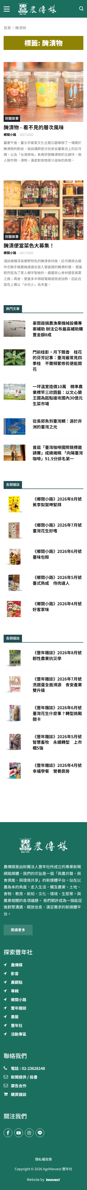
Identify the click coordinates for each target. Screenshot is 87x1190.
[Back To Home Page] (43, 845)
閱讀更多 (18, 930)
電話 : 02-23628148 (28, 1068)
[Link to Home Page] (43, 9)
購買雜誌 (18, 1094)
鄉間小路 (10, 134)
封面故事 (12, 118)
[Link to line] (40, 1132)
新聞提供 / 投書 (24, 1077)
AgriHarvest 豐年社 (57, 1169)
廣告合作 (18, 1086)
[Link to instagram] (29, 1132)
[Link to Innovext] (53, 1179)
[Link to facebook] (8, 1132)
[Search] (81, 9)
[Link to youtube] (18, 1132)
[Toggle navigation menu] (7, 9)
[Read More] (43, 92)
